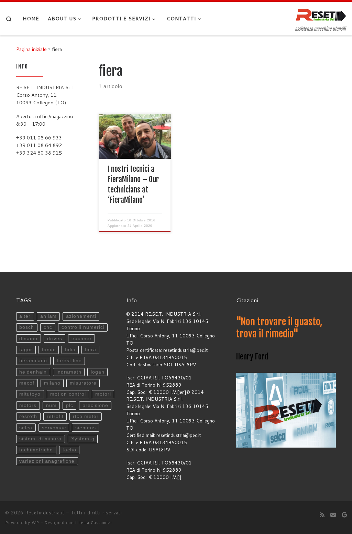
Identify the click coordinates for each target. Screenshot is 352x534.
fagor (25, 349)
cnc (48, 327)
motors (27, 405)
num (51, 405)
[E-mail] (333, 514)
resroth (28, 416)
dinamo (28, 338)
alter (25, 316)
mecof (26, 383)
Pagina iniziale (31, 49)
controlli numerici (83, 327)
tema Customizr (95, 522)
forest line (69, 360)
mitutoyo (30, 394)
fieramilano (33, 360)
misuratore (83, 383)
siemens (85, 427)
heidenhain (33, 372)
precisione (95, 405)
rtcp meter (86, 416)
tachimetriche (36, 449)
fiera (90, 349)
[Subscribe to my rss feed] (322, 514)
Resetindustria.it (45, 513)
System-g (83, 438)
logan (97, 372)
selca (25, 427)
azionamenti (81, 316)
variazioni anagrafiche (47, 461)
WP (35, 522)
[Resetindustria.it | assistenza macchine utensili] (321, 14)
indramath (68, 372)
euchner (82, 338)
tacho (69, 449)
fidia (70, 349)
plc (69, 405)
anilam (48, 316)
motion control (68, 394)
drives (54, 338)
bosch (26, 327)
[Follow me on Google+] (344, 514)
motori (103, 394)
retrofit (55, 416)
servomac (54, 427)
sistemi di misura (40, 438)
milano (52, 383)
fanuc (49, 349)
